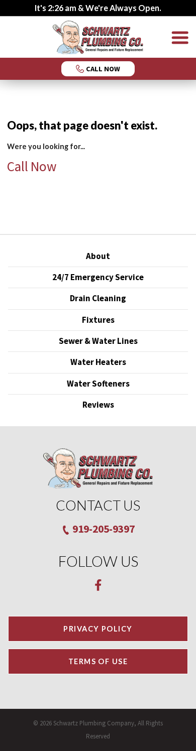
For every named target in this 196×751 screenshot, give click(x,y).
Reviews (98, 404)
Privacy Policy (97, 628)
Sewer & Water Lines (98, 340)
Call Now (32, 166)
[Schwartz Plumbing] (98, 37)
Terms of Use (98, 661)
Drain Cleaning (98, 298)
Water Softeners (98, 383)
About (98, 256)
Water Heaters (98, 361)
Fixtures (98, 319)
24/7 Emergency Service (98, 277)
